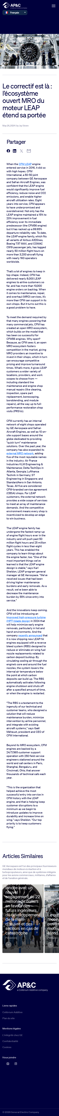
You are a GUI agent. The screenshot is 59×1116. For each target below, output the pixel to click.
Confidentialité (10, 1041)
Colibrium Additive (12, 1012)
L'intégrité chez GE (12, 1035)
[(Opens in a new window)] (8, 151)
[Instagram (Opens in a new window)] (7, 1063)
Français (14, 12)
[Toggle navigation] (54, 6)
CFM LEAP (25, 164)
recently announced (30, 635)
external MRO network (20, 453)
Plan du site (8, 1018)
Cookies (6, 1047)
